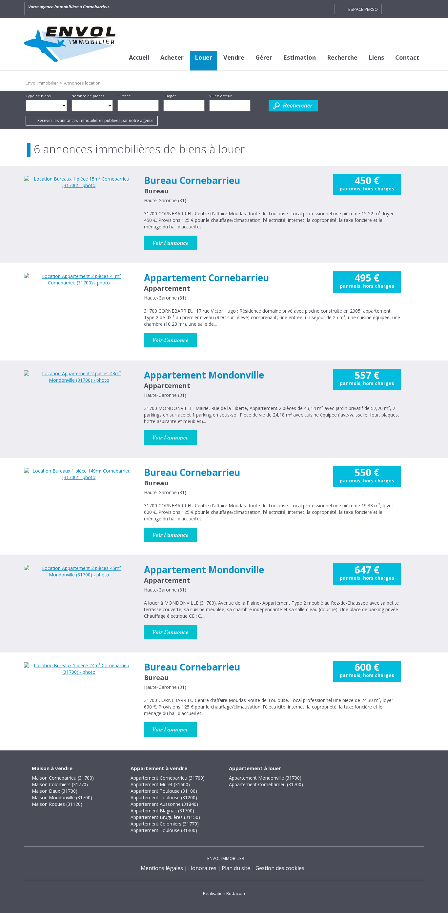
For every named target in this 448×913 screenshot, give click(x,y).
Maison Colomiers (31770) (60, 784)
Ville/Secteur (220, 95)
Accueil (139, 57)
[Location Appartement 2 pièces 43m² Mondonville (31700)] (79, 408)
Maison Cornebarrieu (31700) (63, 778)
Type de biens (38, 95)
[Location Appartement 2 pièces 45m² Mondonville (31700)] (79, 602)
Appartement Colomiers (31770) (165, 824)
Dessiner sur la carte (259, 105)
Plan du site (236, 868)
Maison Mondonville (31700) (62, 797)
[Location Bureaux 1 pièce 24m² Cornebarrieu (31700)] (79, 700)
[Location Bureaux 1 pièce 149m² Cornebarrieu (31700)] (79, 505)
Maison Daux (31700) (54, 791)
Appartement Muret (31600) (160, 784)
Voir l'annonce (170, 243)
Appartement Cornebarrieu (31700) (168, 778)
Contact (407, 57)
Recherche (342, 57)
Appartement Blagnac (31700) (162, 810)
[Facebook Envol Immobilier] (326, 9)
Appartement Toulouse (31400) (164, 830)
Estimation (299, 57)
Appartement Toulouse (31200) (164, 797)
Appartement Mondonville (204, 375)
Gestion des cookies (279, 868)
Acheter (172, 57)
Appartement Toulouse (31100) (164, 791)
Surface (124, 95)
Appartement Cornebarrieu (206, 277)
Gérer (263, 57)
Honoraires (202, 868)
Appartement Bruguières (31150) (165, 817)
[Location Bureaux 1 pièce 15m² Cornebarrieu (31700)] (79, 213)
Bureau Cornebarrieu (192, 180)
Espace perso (363, 9)
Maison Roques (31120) (57, 804)
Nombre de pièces (87, 95)
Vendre (233, 57)
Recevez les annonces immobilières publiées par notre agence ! (96, 120)
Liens (376, 57)
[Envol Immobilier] (73, 44)
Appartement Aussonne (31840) (164, 804)
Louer (203, 57)
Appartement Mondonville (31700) (265, 778)
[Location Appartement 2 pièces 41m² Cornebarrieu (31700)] (79, 310)
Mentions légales (162, 868)
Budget (169, 95)
